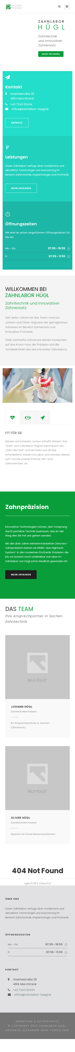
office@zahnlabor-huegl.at (30, 109)
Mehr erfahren (51, 54)
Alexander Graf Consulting (46, 1030)
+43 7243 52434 (21, 104)
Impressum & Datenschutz (37, 1021)
